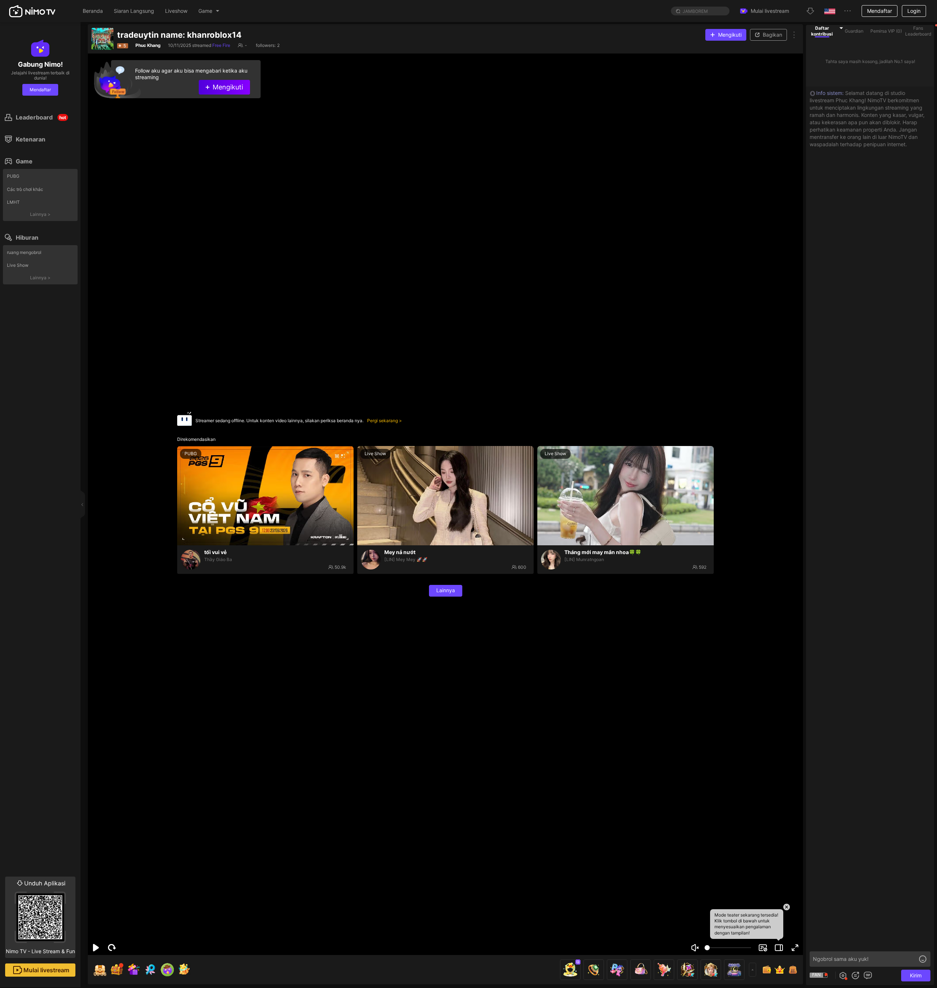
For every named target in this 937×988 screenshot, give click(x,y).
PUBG (13, 176)
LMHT (13, 202)
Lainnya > (40, 214)
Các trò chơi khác (25, 189)
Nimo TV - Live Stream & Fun (40, 917)
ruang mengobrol (24, 252)
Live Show (18, 265)
